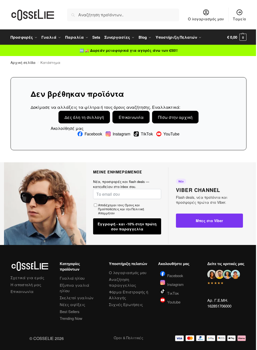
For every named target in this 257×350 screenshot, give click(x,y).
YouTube (171, 133)
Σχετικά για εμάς (27, 277)
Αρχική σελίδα (23, 62)
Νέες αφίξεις (72, 304)
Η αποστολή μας (26, 284)
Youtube (173, 301)
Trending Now (71, 318)
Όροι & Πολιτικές (128, 337)
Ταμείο (239, 18)
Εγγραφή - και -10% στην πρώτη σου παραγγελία (127, 226)
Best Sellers (70, 311)
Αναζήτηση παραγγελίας (122, 282)
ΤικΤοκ (173, 292)
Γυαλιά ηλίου (72, 278)
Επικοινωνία (131, 117)
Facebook (93, 133)
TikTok (147, 133)
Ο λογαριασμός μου (206, 18)
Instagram (121, 133)
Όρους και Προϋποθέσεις (119, 207)
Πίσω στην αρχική (175, 117)
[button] (236, 37)
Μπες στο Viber (209, 220)
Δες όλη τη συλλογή (84, 117)
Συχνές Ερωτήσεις (126, 304)
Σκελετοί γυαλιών (76, 297)
